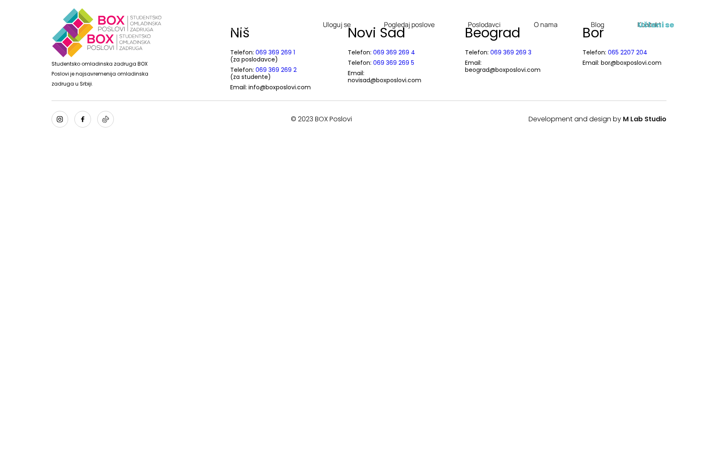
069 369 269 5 (393, 63)
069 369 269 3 (510, 52)
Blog (597, 24)
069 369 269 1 (275, 52)
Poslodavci (484, 24)
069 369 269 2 (276, 70)
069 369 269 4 (394, 52)
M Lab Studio (644, 119)
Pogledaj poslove (409, 24)
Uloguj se (337, 24)
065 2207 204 (627, 52)
